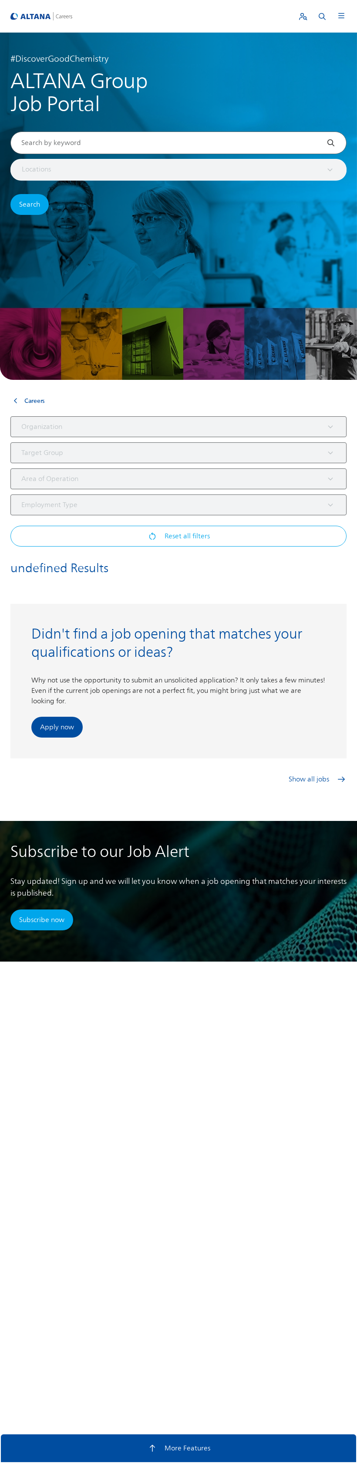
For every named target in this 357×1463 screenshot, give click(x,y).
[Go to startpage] (41, 16)
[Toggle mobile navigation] (341, 16)
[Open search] (322, 16)
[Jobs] (303, 16)
